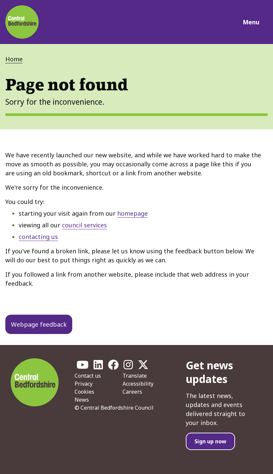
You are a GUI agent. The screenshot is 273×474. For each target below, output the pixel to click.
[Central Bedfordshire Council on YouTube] (83, 366)
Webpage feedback (39, 324)
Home (14, 59)
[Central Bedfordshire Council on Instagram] (128, 366)
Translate (135, 375)
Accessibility (138, 383)
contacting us (38, 237)
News (82, 399)
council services (84, 225)
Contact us (88, 375)
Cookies (84, 391)
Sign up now (210, 441)
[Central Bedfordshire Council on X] (143, 366)
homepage (132, 213)
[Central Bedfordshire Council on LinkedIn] (98, 366)
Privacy (84, 383)
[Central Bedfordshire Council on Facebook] (113, 366)
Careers (132, 391)
